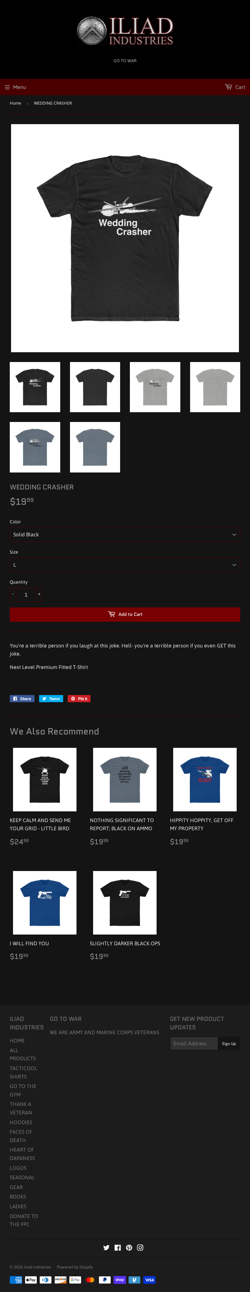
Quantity (19, 582)
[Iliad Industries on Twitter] (106, 1248)
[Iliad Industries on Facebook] (117, 1248)
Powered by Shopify (75, 1267)
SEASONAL (22, 1177)
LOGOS (18, 1168)
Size (14, 552)
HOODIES (21, 1122)
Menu (19, 87)
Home (15, 103)
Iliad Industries (37, 1267)
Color (15, 521)
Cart (239, 87)
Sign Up (229, 1043)
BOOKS (18, 1196)
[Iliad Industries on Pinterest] (129, 1248)
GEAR (16, 1187)
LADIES (18, 1206)
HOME (17, 1040)
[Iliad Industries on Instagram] (140, 1248)
